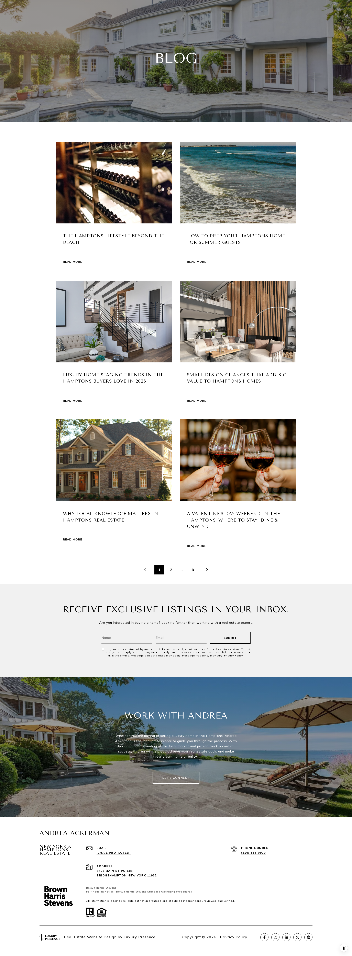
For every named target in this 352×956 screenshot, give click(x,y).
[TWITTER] (297, 937)
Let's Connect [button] (176, 778)
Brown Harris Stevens (101, 887)
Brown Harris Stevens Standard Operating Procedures (154, 891)
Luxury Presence (139, 937)
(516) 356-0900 (253, 852)
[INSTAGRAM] (275, 937)
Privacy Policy (233, 655)
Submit (230, 638)
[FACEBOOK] (264, 937)
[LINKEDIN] (286, 937)
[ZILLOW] (308, 937)
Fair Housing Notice (100, 891)
